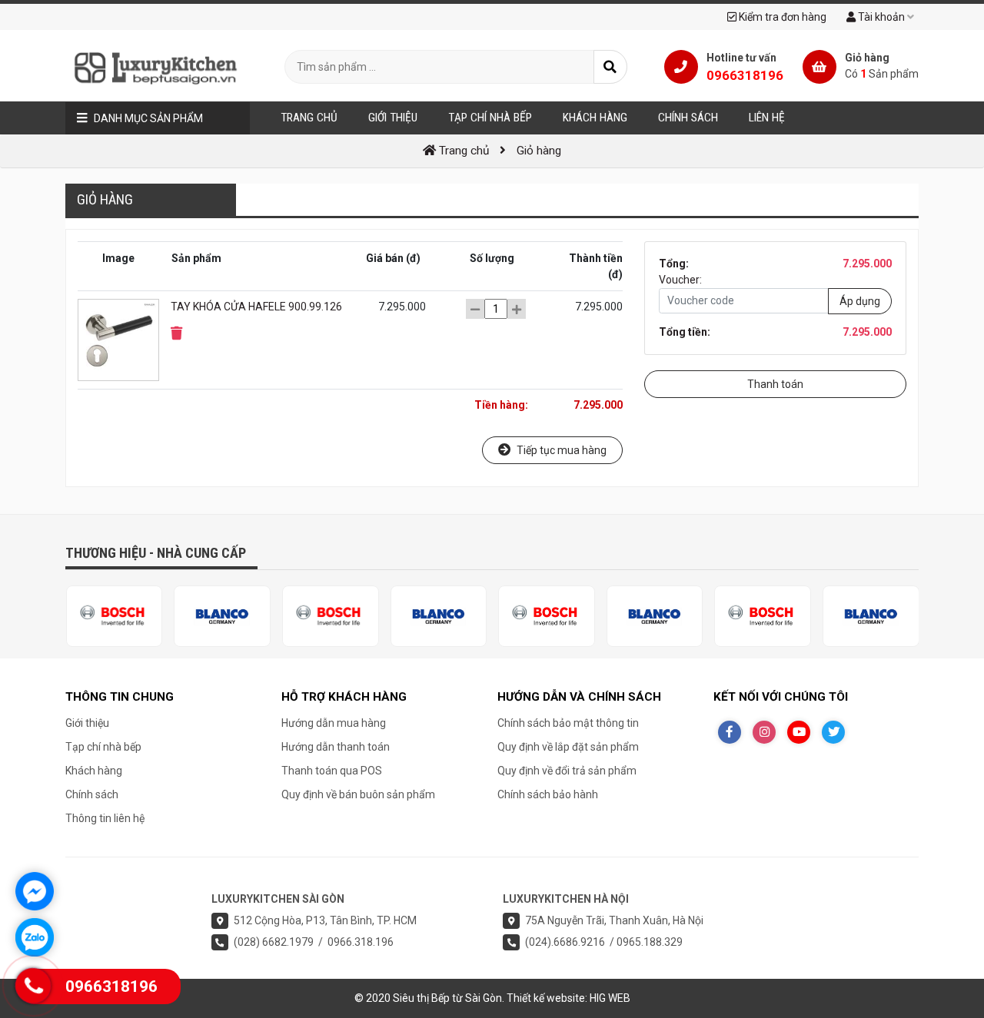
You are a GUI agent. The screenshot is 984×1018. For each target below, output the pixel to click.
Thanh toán (775, 384)
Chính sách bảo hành (547, 794)
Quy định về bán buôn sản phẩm (358, 794)
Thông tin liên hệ (105, 818)
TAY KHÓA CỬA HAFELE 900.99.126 (256, 306)
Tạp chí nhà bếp (103, 747)
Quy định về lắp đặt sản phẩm (568, 747)
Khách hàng (93, 770)
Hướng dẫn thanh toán (335, 747)
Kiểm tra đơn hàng (781, 17)
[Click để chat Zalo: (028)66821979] (34, 937)
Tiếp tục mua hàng (560, 450)
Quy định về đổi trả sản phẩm (567, 770)
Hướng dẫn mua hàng (333, 723)
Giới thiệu (87, 723)
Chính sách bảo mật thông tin (568, 723)
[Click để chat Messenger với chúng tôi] (34, 891)
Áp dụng (859, 300)
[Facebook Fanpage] (729, 732)
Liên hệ (767, 117)
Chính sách (91, 794)
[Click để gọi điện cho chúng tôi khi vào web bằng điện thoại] (33, 985)
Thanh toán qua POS (331, 770)
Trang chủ (309, 117)
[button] (176, 333)
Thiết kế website (546, 998)
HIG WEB (610, 998)
